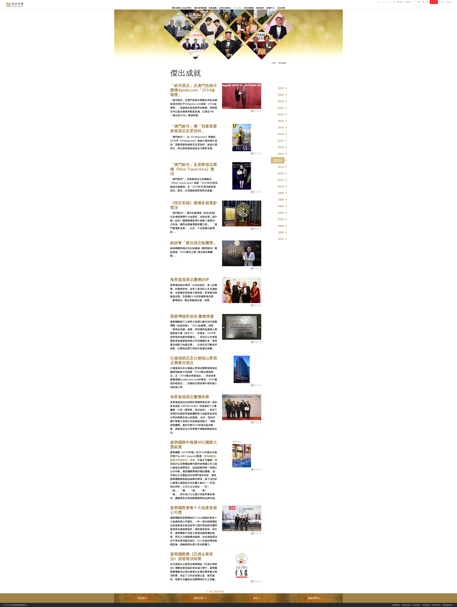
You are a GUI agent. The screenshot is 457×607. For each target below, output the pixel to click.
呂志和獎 (281, 8)
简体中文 (449, 2)
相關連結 (396, 605)
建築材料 (313, 598)
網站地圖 (406, 605)
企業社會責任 (225, 8)
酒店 (256, 598)
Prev (224, 327)
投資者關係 (249, 8)
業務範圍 (213, 8)
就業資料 (260, 8)
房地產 (142, 598)
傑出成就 (237, 8)
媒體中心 (271, 8)
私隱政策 (426, 605)
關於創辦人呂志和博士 (182, 8)
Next (259, 327)
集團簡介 (408, 2)
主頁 (274, 63)
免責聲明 (416, 605)
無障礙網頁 (447, 605)
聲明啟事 (434, 2)
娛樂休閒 (199, 598)
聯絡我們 (400, 2)
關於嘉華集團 (200, 8)
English (442, 2)
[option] (142, 598)
